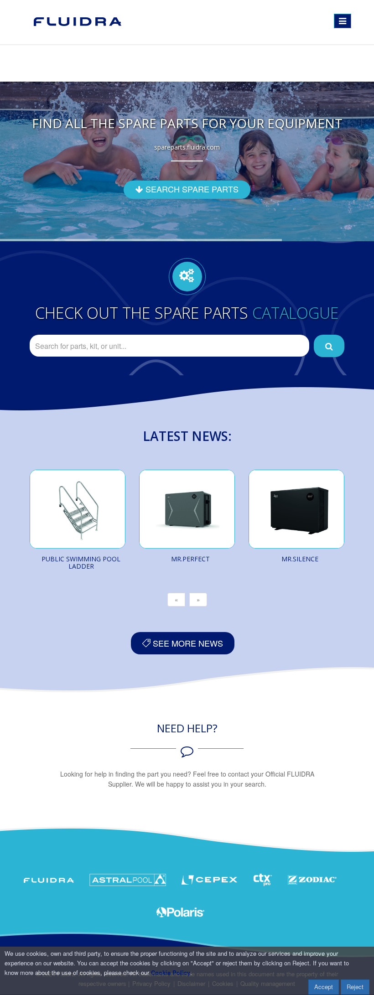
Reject (355, 986)
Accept (323, 986)
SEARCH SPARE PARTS (191, 189)
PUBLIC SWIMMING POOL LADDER (81, 562)
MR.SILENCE (299, 559)
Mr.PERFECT (190, 559)
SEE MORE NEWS (187, 643)
